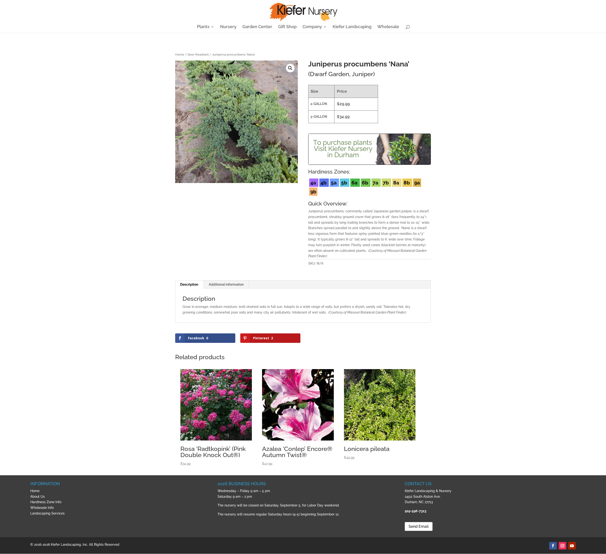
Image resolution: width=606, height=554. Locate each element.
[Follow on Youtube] (572, 546)
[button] (290, 68)
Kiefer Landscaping (352, 27)
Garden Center (257, 27)
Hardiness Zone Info (45, 502)
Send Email (419, 526)
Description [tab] (189, 284)
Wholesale (388, 27)
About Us (37, 496)
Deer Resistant (198, 54)
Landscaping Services (47, 513)
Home (179, 54)
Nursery (228, 27)
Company (312, 27)
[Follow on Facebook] (553, 546)
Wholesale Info (42, 508)
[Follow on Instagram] (562, 546)
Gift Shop (287, 27)
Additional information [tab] (226, 284)
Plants (203, 27)
